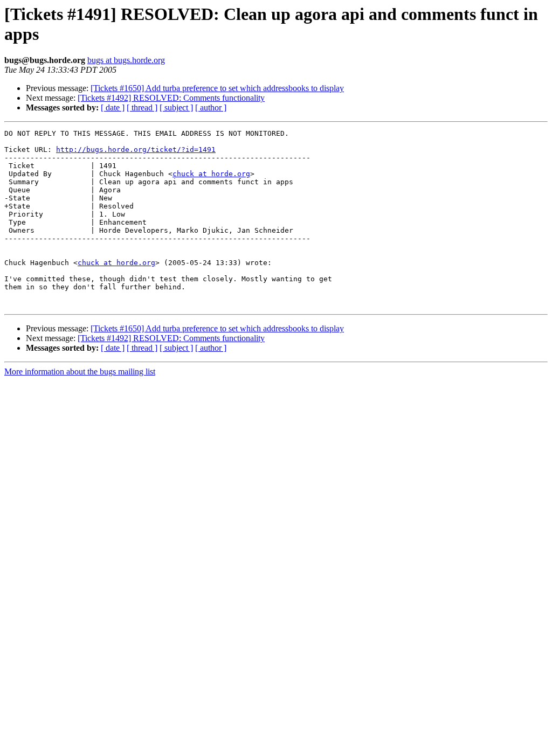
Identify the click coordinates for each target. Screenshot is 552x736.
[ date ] (113, 107)
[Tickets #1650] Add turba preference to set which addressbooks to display (217, 88)
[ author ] (210, 107)
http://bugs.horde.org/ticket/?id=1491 (136, 149)
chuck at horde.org (211, 174)
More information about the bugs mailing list (79, 371)
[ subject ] (176, 107)
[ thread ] (142, 107)
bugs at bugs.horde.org (126, 60)
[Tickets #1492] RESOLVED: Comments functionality (171, 97)
